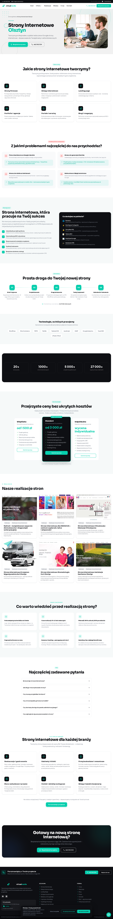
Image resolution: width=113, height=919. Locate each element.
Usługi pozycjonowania (47, 894)
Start (32, 6)
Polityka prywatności (84, 901)
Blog (80, 892)
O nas (62, 6)
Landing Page (44, 892)
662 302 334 (6, 1)
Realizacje (47, 6)
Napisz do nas (105, 872)
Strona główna (12, 16)
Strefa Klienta (107, 1)
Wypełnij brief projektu (49, 850)
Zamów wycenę (27, 450)
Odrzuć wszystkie (54, 911)
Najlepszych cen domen (47, 904)
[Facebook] (102, 1)
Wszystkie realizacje (100, 488)
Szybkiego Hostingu (46, 901)
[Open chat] (108, 914)
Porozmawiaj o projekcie (56, 804)
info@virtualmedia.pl (18, 1)
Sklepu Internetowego (47, 889)
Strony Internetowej (46, 887)
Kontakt (69, 6)
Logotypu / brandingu (47, 899)
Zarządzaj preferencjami (69, 911)
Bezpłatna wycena (103, 6)
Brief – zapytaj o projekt (85, 899)
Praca (80, 894)
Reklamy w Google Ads (47, 896)
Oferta (38, 6)
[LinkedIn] (6, 896)
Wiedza (55, 6)
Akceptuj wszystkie (84, 911)
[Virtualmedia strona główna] (8, 884)
